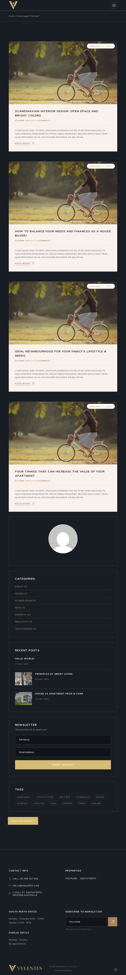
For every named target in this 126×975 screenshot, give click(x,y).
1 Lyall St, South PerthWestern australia (27, 893)
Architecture (45, 797)
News (32, 120)
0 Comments (43, 120)
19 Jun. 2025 (21, 664)
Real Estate (22, 621)
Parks (82, 803)
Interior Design (23, 600)
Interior (22, 803)
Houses (19, 593)
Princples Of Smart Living (54, 674)
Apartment (23, 797)
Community (83, 797)
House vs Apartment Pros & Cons (59, 693)
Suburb (96, 803)
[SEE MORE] (112, 921)
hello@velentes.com (26, 885)
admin (19, 120)
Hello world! (25, 658)
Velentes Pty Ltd (64, 966)
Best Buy (65, 797)
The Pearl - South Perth (80, 878)
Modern (67, 803)
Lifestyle (38, 803)
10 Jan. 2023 (42, 679)
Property (20, 614)
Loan (54, 803)
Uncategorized (23, 628)
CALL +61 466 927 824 (25, 878)
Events (19, 586)
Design (100, 797)
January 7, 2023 (101, 46)
